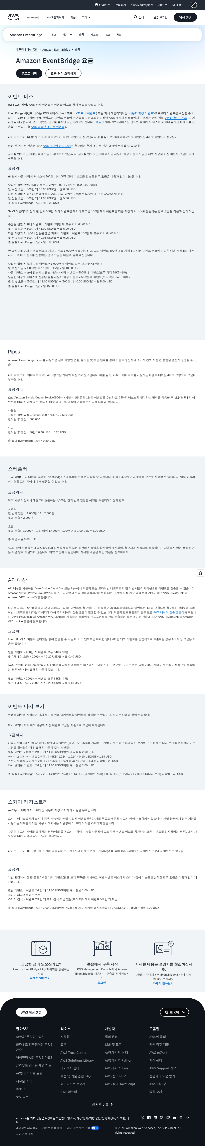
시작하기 (66, 1036)
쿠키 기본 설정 (24, 1134)
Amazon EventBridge (56, 49)
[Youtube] (174, 1118)
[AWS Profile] (194, 5)
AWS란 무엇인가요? (29, 1036)
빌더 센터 (111, 1036)
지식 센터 (155, 1060)
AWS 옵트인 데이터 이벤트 (47, 126)
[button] (55, 17)
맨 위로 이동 (100, 1105)
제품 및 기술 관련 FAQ (75, 1076)
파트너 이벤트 (86, 113)
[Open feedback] (200, 573)
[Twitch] (168, 1118)
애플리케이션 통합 (27, 49)
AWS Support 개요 (162, 1068)
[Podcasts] (181, 1118)
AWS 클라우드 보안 (29, 1073)
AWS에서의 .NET (117, 1052)
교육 (63, 1044)
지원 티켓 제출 (159, 1044)
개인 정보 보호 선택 (78, 1128)
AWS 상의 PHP (115, 1076)
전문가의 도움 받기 (162, 1076)
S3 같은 (99, 122)
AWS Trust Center (73, 1052)
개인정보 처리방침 (27, 1128)
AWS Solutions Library (77, 1060)
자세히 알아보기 (40, 978)
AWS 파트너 (68, 1091)
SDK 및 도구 (113, 1044)
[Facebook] (149, 1118)
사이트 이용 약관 (52, 1128)
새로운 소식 (24, 1081)
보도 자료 (22, 1096)
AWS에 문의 (157, 1036)
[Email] (187, 1118)
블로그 (20, 1088)
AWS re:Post (158, 1052)
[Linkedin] (155, 1118)
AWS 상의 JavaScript (120, 1083)
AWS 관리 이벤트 (176, 117)
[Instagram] (161, 1118)
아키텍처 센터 (69, 1068)
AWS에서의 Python (118, 1060)
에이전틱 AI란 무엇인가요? (34, 1057)
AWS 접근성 (157, 1083)
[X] (142, 1118)
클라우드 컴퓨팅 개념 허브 (33, 1065)
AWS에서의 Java (117, 1068)
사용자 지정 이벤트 (141, 113)
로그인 (102, 982)
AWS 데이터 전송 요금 (57, 145)
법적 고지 (155, 1091)
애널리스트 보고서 (72, 1083)
